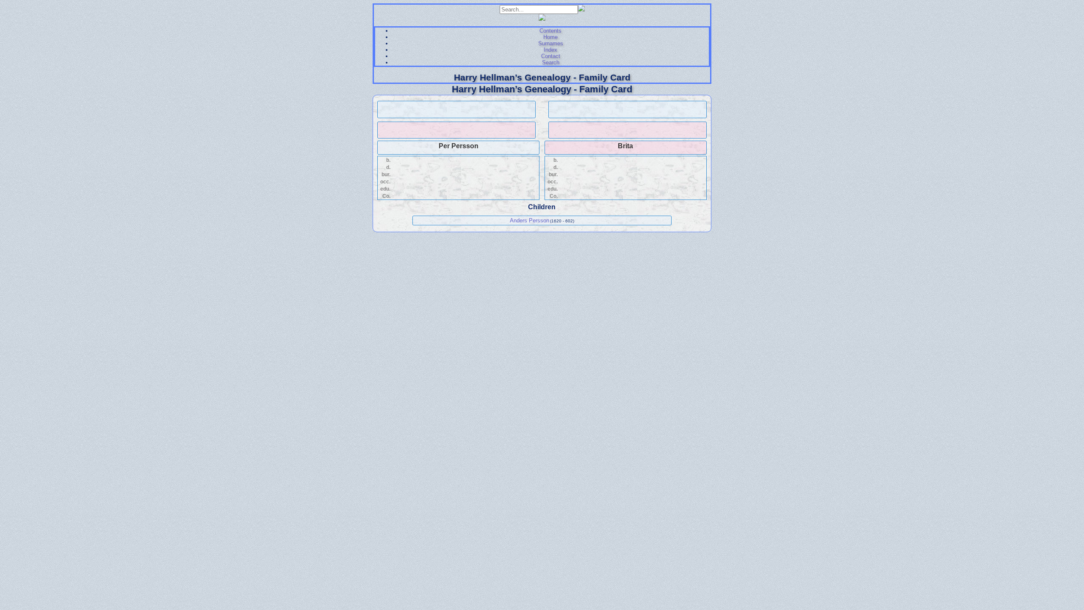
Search (550, 62)
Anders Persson (529, 220)
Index (550, 50)
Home (550, 37)
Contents (550, 31)
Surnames (550, 43)
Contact (550, 56)
